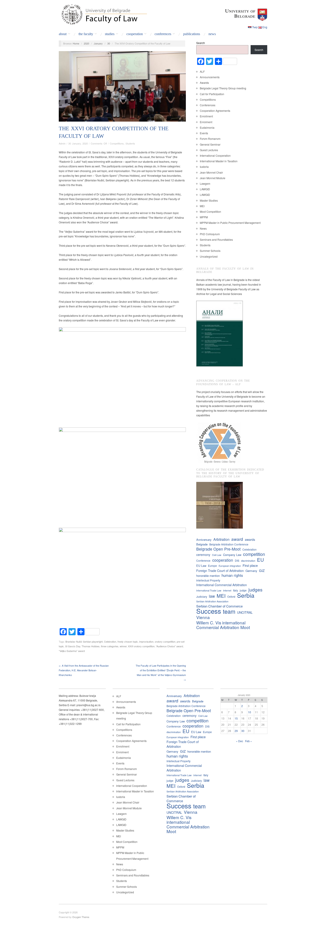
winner (123, 646)
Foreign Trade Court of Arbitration (220, 570)
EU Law (201, 565)
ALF (202, 71)
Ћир (254, 27)
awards (250, 539)
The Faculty (86, 34)
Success (208, 611)
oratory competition (165, 641)
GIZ (262, 570)
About (63, 34)
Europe (212, 565)
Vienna (203, 617)
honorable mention (208, 575)
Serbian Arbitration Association (212, 601)
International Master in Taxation (219, 161)
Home (76, 43)
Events (204, 133)
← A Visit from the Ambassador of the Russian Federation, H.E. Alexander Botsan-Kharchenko (84, 670)
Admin (62, 143)
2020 (86, 43)
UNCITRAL (245, 612)
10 (249, 712)
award (237, 539)
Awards (204, 82)
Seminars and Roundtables (216, 239)
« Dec (239, 741)
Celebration (110, 641)
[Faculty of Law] (103, 13)
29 (236, 731)
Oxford (231, 596)
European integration (230, 565)
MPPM (204, 217)
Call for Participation (212, 94)
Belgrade (202, 544)
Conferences (163, 34)
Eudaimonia (207, 127)
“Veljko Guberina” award (72, 651)
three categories (109, 646)
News (212, 34)
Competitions (117, 143)
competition (254, 554)
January (98, 43)
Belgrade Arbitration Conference (228, 544)
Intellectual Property (208, 580)
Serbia (245, 595)
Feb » (248, 741)
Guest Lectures (209, 150)
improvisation (146, 641)
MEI (202, 206)
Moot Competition (210, 211)
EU (260, 559)
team (229, 611)
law (212, 596)
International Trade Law (208, 590)
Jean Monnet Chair (211, 172)
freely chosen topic (128, 641)
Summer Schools (210, 251)
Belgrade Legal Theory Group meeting (223, 88)
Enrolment (206, 122)
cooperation (222, 560)
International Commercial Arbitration (221, 585)
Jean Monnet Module (212, 178)
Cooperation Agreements (215, 110)
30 (108, 43)
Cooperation (134, 34)
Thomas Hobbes (91, 646)
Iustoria (204, 166)
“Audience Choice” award (169, 646)
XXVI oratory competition (141, 646)
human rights (232, 575)
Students (130, 143)
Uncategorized (209, 256)
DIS (237, 560)
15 (236, 718)
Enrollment (206, 116)
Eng (264, 27)
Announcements (210, 77)
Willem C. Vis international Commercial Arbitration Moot (223, 624)
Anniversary (204, 539)
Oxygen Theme (80, 917)
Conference (203, 560)
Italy (235, 590)
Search (200, 43)
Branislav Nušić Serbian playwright (84, 641)
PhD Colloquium (210, 234)
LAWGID (205, 189)
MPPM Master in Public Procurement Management (230, 222)
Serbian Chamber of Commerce (219, 606)
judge (243, 590)
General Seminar (210, 144)
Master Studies (209, 200)
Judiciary (201, 596)
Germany (251, 571)
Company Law (232, 555)
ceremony (203, 554)
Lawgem (205, 183)
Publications (191, 34)
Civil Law (216, 555)
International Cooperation (215, 155)
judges (255, 589)
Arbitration (221, 539)
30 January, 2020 (78, 143)
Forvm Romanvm (210, 138)
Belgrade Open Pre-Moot (218, 549)
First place (250, 565)
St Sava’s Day (72, 646)
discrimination (248, 560)
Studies (109, 34)
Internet (227, 590)
